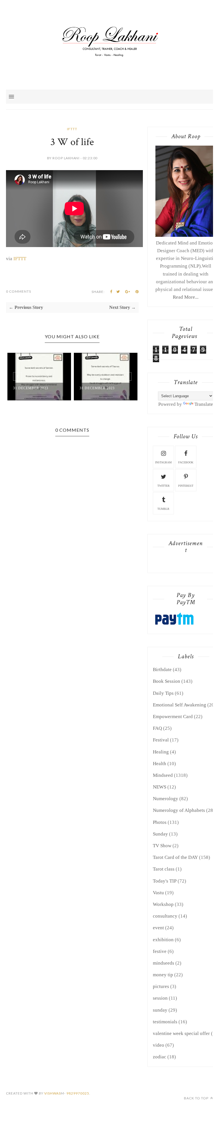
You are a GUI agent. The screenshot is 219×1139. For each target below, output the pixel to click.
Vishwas (52, 1093)
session (160, 998)
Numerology (165, 798)
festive (160, 951)
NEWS (159, 787)
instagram (163, 462)
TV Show (162, 845)
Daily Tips (163, 693)
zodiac (159, 1056)
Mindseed (163, 775)
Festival (161, 740)
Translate (203, 404)
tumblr (163, 508)
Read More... (185, 297)
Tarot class (164, 869)
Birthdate (162, 669)
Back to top (196, 1098)
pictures (161, 986)
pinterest (185, 485)
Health (159, 763)
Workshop (163, 904)
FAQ (157, 728)
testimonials (165, 1021)
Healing (161, 752)
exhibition (163, 939)
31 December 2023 (30, 388)
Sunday (160, 834)
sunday (160, 1010)
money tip (163, 974)
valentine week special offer (181, 1033)
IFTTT (72, 129)
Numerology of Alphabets (179, 810)
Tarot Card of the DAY (175, 857)
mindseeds (163, 963)
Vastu (158, 892)
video (158, 1045)
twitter (163, 485)
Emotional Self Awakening (179, 705)
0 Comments (18, 291)
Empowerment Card (173, 716)
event (158, 927)
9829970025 (77, 1093)
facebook (185, 462)
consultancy (165, 916)
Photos (160, 822)
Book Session (166, 681)
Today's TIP (165, 881)
